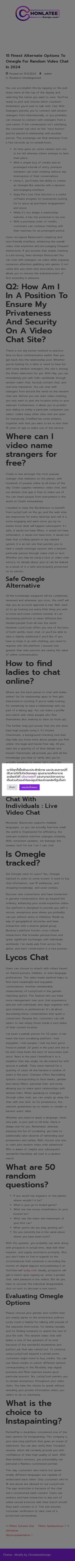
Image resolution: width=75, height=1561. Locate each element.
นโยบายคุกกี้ (28, 777)
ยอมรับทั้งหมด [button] (29, 787)
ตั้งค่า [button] (12, 787)
